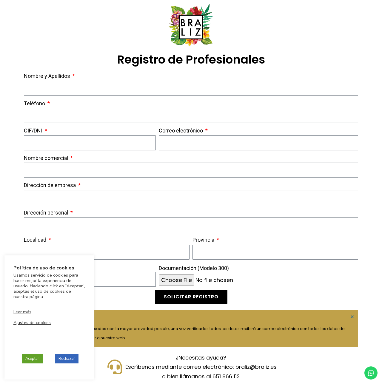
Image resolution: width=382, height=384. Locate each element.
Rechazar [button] (66, 358)
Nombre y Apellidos (47, 76)
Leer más (22, 311)
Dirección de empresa (50, 185)
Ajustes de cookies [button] (32, 323)
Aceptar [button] (32, 358)
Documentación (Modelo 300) (194, 268)
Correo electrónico (181, 130)
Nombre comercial (46, 158)
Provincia (203, 240)
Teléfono (35, 103)
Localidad (35, 240)
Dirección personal (46, 212)
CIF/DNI (34, 130)
